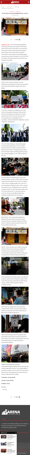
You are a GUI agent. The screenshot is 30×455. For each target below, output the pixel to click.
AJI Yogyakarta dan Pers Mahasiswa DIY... (11, 443)
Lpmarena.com (5, 44)
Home (2, 6)
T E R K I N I (18, 11)
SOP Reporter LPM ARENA (21, 450)
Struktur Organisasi (18, 449)
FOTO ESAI (9, 6)
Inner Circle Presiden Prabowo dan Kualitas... (11, 436)
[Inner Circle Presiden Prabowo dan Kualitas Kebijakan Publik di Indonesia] (3, 437)
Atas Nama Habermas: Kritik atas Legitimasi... (11, 450)
